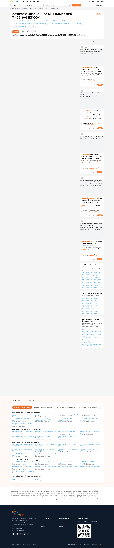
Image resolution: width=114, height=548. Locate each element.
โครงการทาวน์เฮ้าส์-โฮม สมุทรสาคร (90, 305)
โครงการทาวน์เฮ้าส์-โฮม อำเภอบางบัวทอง (91, 279)
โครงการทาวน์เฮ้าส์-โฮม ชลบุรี (88, 308)
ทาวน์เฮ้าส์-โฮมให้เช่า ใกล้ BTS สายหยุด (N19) (23, 471)
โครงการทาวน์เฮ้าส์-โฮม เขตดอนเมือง (90, 281)
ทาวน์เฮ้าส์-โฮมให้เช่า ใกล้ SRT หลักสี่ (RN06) (45, 431)
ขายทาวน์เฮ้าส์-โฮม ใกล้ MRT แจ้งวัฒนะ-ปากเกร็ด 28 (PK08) (89, 419)
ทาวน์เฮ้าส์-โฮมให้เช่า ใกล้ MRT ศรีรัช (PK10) (90, 414)
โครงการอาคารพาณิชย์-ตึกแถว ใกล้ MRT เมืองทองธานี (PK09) (91, 345)
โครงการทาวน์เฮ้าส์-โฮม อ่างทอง (89, 313)
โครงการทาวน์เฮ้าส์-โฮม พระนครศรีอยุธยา (91, 310)
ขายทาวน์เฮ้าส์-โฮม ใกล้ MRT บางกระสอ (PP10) (67, 445)
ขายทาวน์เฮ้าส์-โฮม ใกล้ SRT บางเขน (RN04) (23, 436)
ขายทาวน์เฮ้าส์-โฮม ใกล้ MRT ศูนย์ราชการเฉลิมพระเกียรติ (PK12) (44, 419)
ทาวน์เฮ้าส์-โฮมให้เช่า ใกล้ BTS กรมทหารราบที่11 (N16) (45, 462)
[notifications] (90, 2)
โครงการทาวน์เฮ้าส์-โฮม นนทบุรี (89, 300)
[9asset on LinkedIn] (13, 534)
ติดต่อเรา (43, 526)
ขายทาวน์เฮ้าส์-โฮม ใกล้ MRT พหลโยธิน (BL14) (21, 478)
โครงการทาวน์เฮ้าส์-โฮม (21, 8)
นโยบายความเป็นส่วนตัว (65, 522)
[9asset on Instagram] (24, 534)
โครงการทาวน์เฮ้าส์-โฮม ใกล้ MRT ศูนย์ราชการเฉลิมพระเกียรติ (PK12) (29, 23)
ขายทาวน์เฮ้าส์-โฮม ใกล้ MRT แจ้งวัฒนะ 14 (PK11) (22, 419)
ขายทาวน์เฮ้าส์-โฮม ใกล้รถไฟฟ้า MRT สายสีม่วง (25, 442)
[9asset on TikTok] (28, 534)
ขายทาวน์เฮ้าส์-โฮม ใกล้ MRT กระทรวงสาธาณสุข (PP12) (22, 449)
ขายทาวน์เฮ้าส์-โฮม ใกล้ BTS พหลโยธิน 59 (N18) (22, 467)
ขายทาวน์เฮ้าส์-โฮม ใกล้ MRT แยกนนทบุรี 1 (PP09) (68, 449)
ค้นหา (77, 5)
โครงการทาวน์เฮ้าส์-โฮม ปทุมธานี (89, 303)
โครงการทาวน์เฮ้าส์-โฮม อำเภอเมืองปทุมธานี (92, 287)
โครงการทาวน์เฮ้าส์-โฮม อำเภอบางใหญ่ (91, 284)
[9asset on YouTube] (20, 534)
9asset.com (27, 544)
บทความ (39, 2)
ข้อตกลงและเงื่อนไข (64, 524)
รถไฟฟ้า (31, 8)
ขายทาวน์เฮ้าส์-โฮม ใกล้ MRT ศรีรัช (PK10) (68, 414)
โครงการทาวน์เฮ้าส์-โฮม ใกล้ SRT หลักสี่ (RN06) (24, 26)
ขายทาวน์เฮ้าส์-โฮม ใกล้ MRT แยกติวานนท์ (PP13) (22, 454)
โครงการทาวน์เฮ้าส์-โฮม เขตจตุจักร (90, 286)
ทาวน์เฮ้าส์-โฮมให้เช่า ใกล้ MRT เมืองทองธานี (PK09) (45, 414)
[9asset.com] (18, 515)
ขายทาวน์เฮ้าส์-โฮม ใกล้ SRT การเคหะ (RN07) (66, 432)
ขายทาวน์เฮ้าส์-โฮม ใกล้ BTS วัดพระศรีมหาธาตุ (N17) (66, 462)
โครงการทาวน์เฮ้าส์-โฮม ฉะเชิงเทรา (89, 307)
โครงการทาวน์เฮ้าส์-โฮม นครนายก (89, 311)
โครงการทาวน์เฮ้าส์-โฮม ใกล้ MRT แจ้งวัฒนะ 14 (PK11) (52, 21)
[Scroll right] (100, 407)
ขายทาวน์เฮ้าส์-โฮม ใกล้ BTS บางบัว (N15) (67, 466)
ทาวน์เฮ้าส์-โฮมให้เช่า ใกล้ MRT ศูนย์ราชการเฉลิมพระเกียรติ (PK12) (68, 419)
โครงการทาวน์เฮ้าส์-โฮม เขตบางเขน (90, 277)
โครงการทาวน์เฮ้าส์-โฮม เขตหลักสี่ (89, 274)
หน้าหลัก (12, 8)
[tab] (22, 407)
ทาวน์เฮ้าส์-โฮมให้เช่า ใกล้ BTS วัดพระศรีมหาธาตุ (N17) (89, 462)
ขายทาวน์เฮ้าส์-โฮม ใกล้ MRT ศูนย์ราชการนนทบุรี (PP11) (22, 445)
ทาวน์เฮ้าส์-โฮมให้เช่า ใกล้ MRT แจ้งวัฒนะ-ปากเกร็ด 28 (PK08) (22, 424)
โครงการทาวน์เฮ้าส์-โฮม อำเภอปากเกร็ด (91, 273)
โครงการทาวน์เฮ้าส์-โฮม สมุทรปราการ (90, 302)
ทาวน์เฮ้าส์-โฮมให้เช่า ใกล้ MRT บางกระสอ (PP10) (90, 445)
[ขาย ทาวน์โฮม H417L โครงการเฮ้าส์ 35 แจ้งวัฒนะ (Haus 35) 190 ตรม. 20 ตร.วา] (92, 144)
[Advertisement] (92, 374)
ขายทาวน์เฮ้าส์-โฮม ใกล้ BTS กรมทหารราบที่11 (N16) (23, 462)
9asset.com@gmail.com (21, 530)
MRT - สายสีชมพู (39, 8)
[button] (92, 71)
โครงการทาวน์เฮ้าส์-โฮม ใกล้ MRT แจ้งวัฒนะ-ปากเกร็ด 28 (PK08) (65, 23)
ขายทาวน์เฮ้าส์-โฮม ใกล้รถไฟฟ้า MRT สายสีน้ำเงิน (26, 476)
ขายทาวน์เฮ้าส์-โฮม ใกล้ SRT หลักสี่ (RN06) (22, 431)
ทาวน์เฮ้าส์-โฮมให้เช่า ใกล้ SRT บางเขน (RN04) (44, 437)
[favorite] (94, 84)
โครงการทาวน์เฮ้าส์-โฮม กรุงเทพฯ (89, 298)
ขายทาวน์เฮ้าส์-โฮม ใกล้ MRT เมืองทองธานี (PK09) (22, 414)
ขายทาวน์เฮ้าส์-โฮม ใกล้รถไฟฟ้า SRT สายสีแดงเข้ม (26, 430)
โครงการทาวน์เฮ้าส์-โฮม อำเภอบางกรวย (91, 282)
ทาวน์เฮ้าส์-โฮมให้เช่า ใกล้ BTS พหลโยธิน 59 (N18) (45, 467)
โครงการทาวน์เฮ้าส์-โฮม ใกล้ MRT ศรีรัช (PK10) (24, 21)
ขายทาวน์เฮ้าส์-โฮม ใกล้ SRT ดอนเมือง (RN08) (67, 437)
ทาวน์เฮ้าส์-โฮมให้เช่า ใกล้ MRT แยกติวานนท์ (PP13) (45, 454)
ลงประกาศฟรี (44, 522)
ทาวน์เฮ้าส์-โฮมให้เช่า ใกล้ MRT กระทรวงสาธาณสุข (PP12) (45, 449)
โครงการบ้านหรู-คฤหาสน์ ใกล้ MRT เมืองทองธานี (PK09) (90, 341)
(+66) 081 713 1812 (19, 528)
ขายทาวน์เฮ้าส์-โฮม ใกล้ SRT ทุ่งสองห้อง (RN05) (89, 432)
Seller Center (100, 1)
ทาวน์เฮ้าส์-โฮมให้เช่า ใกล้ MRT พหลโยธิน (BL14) (44, 478)
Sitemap (61, 526)
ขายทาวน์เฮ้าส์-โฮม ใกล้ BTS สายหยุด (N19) (90, 466)
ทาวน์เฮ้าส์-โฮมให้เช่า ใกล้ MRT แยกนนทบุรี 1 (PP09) (90, 449)
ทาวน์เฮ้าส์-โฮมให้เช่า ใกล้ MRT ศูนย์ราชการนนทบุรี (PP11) (45, 445)
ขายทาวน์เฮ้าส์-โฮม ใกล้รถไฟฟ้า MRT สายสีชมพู (26, 412)
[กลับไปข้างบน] (100, 544)
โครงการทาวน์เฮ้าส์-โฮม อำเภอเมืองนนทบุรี (91, 276)
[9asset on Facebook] (17, 534)
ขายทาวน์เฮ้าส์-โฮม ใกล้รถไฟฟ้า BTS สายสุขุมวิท (26, 460)
